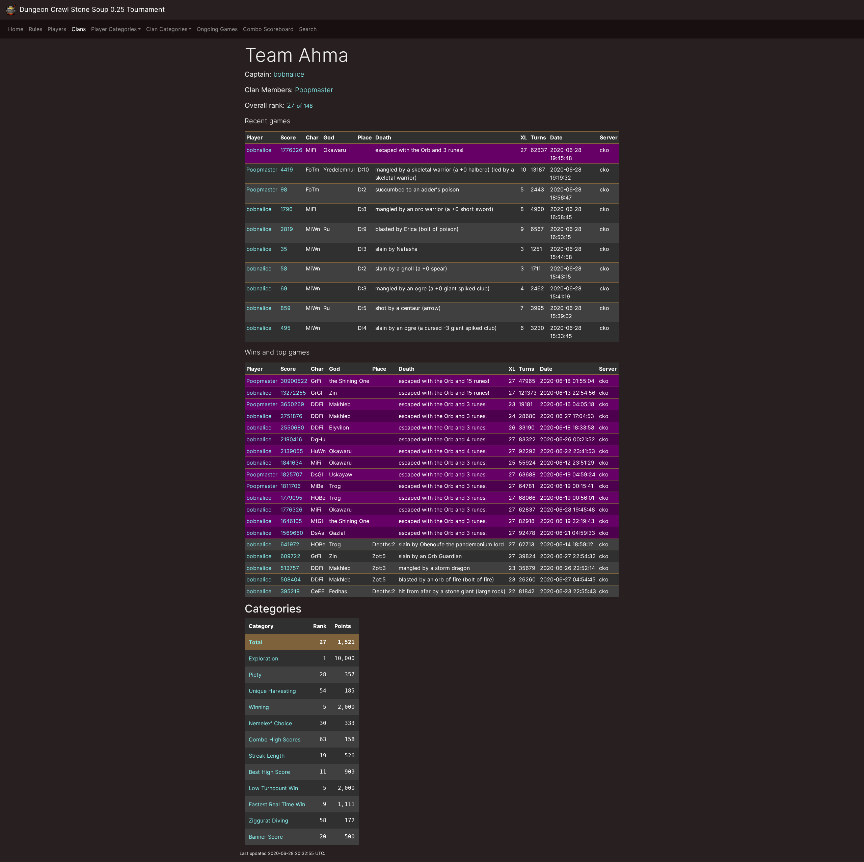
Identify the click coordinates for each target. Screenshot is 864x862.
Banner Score (266, 836)
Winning (259, 707)
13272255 (293, 392)
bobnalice (288, 74)
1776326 (291, 150)
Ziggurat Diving (268, 820)
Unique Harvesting (272, 690)
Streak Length (267, 755)
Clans (79, 29)
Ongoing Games (217, 29)
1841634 (291, 462)
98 (283, 189)
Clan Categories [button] (166, 29)
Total (255, 642)
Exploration (263, 658)
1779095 (291, 497)
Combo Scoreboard (268, 29)
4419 (286, 169)
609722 (290, 556)
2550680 (292, 427)
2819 (286, 229)
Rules (35, 29)
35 (283, 248)
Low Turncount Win (273, 788)
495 (285, 327)
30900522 (293, 380)
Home (15, 29)
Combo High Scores (274, 739)
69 (283, 288)
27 (300, 105)
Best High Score (269, 771)
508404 (290, 579)
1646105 (291, 521)
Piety (255, 674)
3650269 (292, 404)
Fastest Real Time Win (277, 804)
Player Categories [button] (114, 29)
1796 (286, 209)
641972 (289, 544)
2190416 (291, 439)
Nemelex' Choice (270, 723)
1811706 (290, 485)
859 (285, 308)
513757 (289, 568)
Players (57, 29)
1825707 (291, 474)
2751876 (291, 416)
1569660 (291, 532)
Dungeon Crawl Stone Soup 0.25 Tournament (91, 9)
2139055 (291, 451)
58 (283, 268)
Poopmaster (314, 90)
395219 (290, 591)
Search (308, 29)
